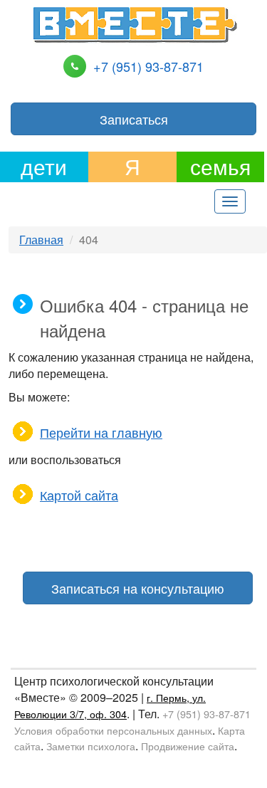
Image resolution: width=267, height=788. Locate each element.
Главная (41, 239)
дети (44, 167)
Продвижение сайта (187, 745)
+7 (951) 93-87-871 (148, 66)
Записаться (134, 119)
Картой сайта (79, 494)
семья (220, 167)
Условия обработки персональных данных (113, 730)
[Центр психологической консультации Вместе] (134, 23)
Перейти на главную (101, 432)
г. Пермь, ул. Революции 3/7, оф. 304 (110, 705)
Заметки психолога (90, 745)
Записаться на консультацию (137, 588)
